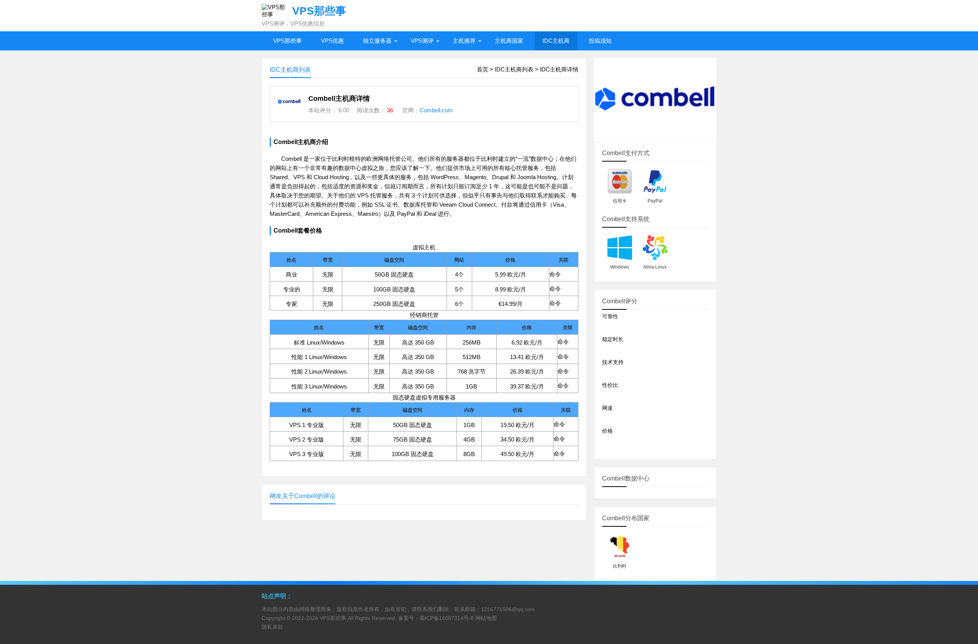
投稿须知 (600, 40)
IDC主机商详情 (559, 69)
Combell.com (436, 110)
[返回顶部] (962, 571)
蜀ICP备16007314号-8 (446, 618)
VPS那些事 (287, 40)
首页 (482, 69)
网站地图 (486, 618)
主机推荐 (464, 40)
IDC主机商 (556, 40)
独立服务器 (377, 40)
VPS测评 (422, 40)
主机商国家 (509, 40)
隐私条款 (272, 627)
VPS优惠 (332, 40)
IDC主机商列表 (514, 69)
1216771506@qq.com (508, 609)
